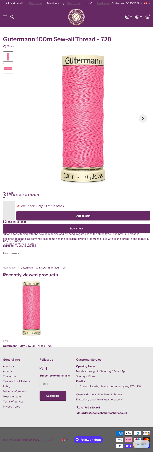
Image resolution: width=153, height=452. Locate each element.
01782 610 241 (90, 407)
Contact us (117, 3)
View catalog (5, 16)
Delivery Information (15, 391)
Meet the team (12, 396)
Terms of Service (13, 401)
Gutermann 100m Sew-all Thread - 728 (27, 345)
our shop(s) (32, 194)
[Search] (12, 17)
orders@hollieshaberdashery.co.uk (104, 412)
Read (10, 253)
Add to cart (83, 215)
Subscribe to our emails (55, 375)
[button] (143, 118)
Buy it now (76, 228)
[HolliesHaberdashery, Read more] (128, 17)
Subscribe (53, 395)
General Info (11, 359)
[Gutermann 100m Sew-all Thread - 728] (31, 308)
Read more (35, 3)
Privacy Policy (11, 406)
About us (8, 366)
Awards (7, 371)
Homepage (9, 267)
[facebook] (46, 368)
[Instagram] (41, 368)
